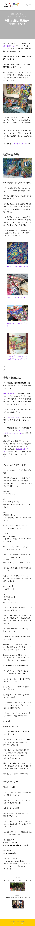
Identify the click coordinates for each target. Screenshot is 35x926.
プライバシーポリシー (17, 923)
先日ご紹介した (8, 46)
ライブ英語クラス (9, 393)
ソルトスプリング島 (20, 16)
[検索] (27, 5)
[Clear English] (11, 5)
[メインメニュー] (30, 5)
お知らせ (11, 16)
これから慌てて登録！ (13, 417)
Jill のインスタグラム (20, 144)
